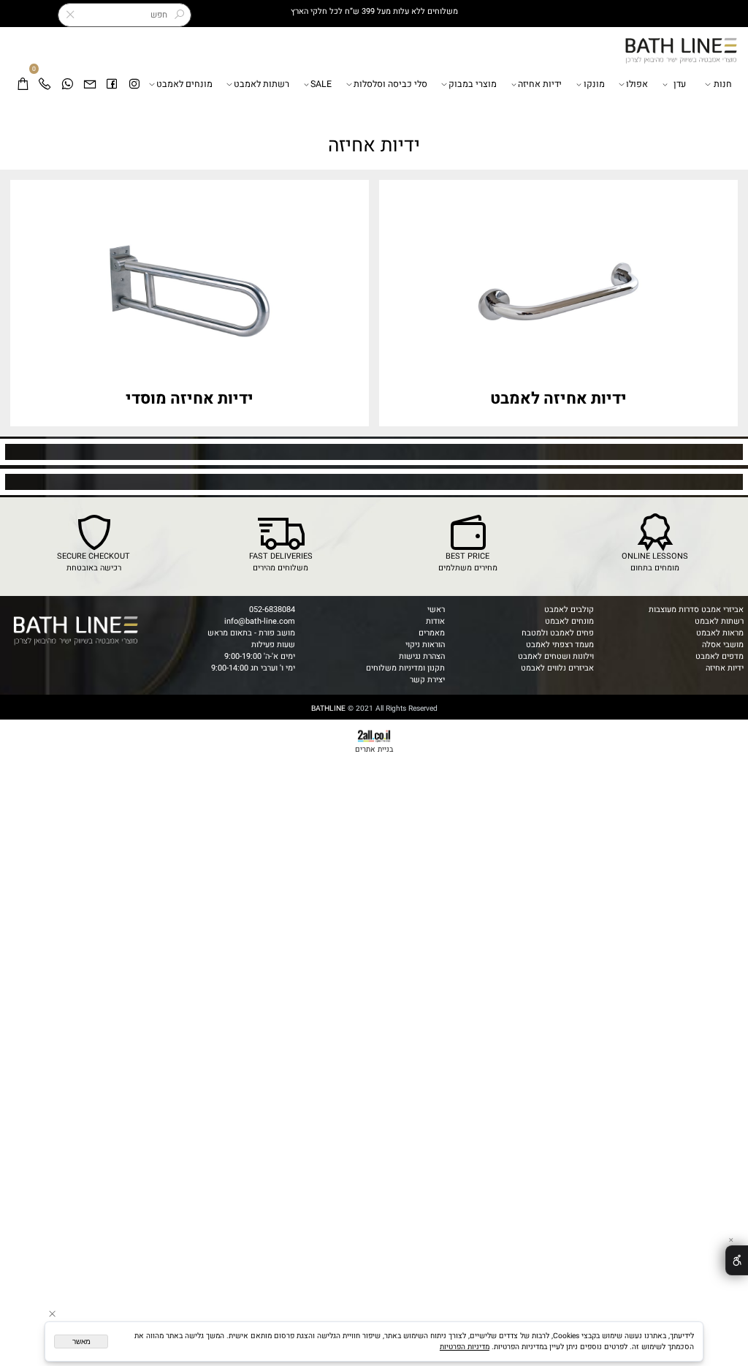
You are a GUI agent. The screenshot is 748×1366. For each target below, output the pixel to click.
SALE (321, 84)
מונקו (594, 84)
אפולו (637, 84)
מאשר (81, 1341)
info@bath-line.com (259, 621)
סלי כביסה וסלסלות (390, 84)
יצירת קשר (427, 680)
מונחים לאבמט (569, 621)
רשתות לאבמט (719, 621)
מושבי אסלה (723, 645)
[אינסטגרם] (134, 84)
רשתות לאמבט (261, 84)
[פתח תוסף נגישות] (736, 1260)
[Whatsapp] (67, 84)
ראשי (436, 610)
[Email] (90, 84)
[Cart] (22, 84)
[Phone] (44, 84)
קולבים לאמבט (569, 610)
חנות (723, 84)
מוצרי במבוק (473, 84)
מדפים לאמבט (719, 657)
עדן (679, 84)
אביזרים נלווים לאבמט (557, 668)
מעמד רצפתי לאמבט (560, 645)
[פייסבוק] (112, 84)
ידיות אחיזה (540, 84)
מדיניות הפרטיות (464, 1346)
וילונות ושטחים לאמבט (556, 657)
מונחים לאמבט (184, 84)
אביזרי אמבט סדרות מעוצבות (696, 610)
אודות (435, 621)
